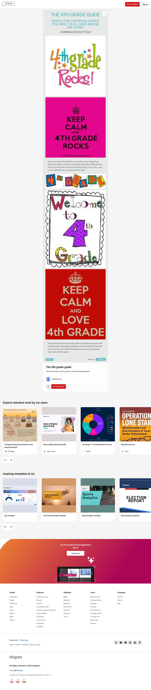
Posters (11, 620)
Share (50, 359)
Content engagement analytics (46, 610)
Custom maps (40, 620)
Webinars (93, 607)
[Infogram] (8, 4)
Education (66, 613)
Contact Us (13, 640)
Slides (11, 617)
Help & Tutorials (95, 597)
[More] (104, 13)
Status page (94, 620)
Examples (93, 603)
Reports (11, 600)
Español (31, 645)
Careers (119, 600)
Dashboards (13, 603)
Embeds (39, 600)
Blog (118, 603)
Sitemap (93, 623)
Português (24, 645)
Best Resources (95, 610)
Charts (11, 610)
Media (65, 597)
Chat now (24, 640)
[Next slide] (11, 460)
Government (67, 607)
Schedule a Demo (96, 613)
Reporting (66, 603)
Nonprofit (66, 610)
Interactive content (42, 597)
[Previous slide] (5, 460)
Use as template (132, 4)
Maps (11, 607)
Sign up (145, 4)
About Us (120, 597)
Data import (40, 617)
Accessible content (42, 607)
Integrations (40, 623)
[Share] (48, 386)
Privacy (20, 670)
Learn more (75, 553)
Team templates (41, 613)
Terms (12, 670)
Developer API (94, 617)
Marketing (66, 600)
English (11, 645)
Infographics (13, 597)
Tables (11, 613)
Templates (39, 626)
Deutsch (17, 645)
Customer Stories (95, 600)
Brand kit (39, 603)
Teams (65, 617)
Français (37, 645)
